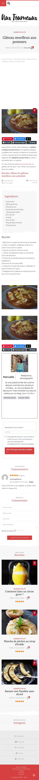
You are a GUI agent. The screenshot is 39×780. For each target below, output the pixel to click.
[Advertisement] (19, 86)
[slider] (19, 601)
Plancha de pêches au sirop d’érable (19, 643)
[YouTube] (33, 409)
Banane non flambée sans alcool (19, 693)
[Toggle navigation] (3, 3)
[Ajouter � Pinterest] (34, 110)
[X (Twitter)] (13, 409)
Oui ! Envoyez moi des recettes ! (19, 451)
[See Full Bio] (34, 393)
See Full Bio (28, 393)
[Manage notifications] (34, 775)
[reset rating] (15, 530)
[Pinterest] (26, 409)
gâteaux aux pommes (23, 164)
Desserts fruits (20, 32)
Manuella (27, 48)
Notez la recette (8, 531)
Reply (31, 482)
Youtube (20, 742)
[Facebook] (6, 409)
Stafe (25, 777)
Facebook (20, 747)
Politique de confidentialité (21, 769)
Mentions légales (21, 767)
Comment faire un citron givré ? (19, 593)
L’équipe (21, 774)
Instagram (20, 736)
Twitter (20, 753)
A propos (21, 772)
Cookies (21, 771)
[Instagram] (19, 409)
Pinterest (20, 759)
